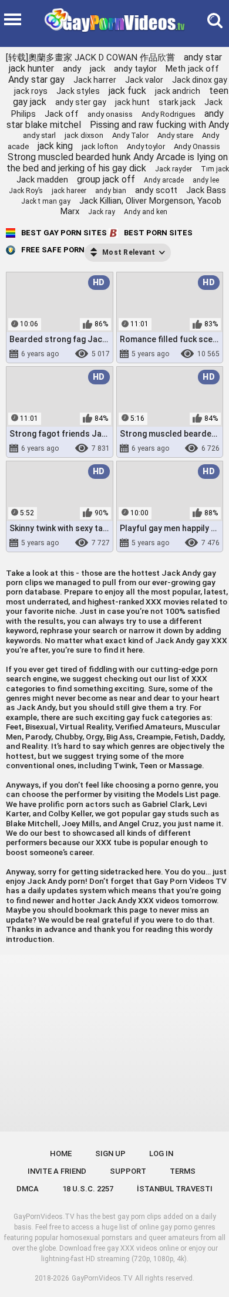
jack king (55, 145)
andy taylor (135, 68)
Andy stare (175, 135)
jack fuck (127, 90)
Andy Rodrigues (169, 114)
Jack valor (144, 80)
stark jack (177, 102)
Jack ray (101, 212)
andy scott (156, 190)
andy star (203, 57)
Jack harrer (94, 80)
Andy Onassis (197, 146)
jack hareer (69, 191)
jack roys (31, 91)
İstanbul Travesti (175, 1188)
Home (61, 1153)
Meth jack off (192, 68)
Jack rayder (173, 169)
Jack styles (78, 91)
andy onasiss (110, 114)
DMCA (27, 1188)
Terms (183, 1171)
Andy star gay (36, 79)
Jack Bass (206, 190)
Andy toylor (146, 146)
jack (97, 68)
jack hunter (31, 68)
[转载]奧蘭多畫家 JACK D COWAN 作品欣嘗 (90, 57)
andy (72, 68)
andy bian (110, 191)
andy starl (39, 135)
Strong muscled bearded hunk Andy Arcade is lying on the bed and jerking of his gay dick (117, 162)
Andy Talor (130, 135)
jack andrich (177, 91)
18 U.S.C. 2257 (87, 1188)
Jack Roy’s (26, 191)
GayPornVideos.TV (102, 1278)
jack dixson (84, 135)
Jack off (62, 114)
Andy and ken (145, 212)
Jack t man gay (45, 201)
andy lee (206, 180)
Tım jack (215, 169)
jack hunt (132, 102)
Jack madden (42, 179)
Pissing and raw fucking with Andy (159, 124)
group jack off (106, 179)
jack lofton (100, 146)
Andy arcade (164, 180)
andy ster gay (80, 102)
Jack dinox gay (199, 80)
